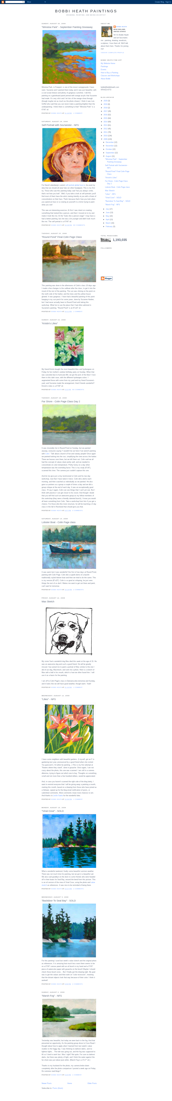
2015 (106, 118)
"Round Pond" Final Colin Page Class (62, 237)
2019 (106, 104)
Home (69, 1083)
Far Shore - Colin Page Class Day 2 (61, 401)
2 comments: (79, 589)
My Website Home (108, 63)
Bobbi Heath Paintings (86, 11)
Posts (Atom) (58, 1088)
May (108, 216)
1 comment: (78, 113)
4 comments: (78, 510)
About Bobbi (105, 79)
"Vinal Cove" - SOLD (53, 811)
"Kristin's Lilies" (50, 323)
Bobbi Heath (121, 26)
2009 (106, 139)
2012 (106, 129)
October (109, 149)
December (110, 142)
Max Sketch (48, 601)
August (109, 156)
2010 (106, 136)
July (108, 209)
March (108, 223)
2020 (106, 101)
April (108, 219)
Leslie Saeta (58, 796)
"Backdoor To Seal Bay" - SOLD (59, 900)
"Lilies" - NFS (49, 699)
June (108, 212)
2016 (106, 115)
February (109, 226)
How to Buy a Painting (109, 73)
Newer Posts (47, 1083)
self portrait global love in (75, 185)
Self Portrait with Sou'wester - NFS (60, 125)
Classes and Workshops (110, 76)
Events (103, 70)
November (110, 146)
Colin (47, 454)
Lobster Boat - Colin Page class (59, 522)
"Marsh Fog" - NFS (52, 995)
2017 (106, 111)
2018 (106, 108)
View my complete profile (112, 52)
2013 (106, 125)
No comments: (79, 225)
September (110, 153)
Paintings (104, 66)
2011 (106, 132)
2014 (106, 122)
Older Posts (92, 1083)
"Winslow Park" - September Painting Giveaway (67, 27)
